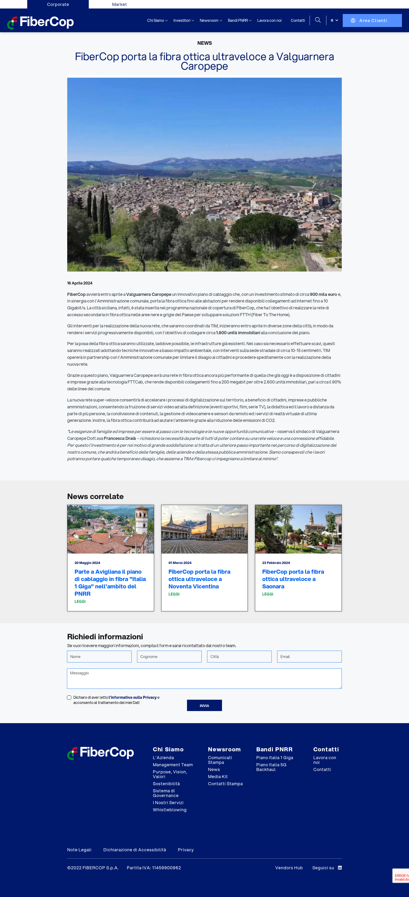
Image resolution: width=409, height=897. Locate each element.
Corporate (58, 4)
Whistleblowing (170, 809)
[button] (318, 20)
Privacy (186, 849)
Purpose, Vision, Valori (170, 774)
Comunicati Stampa (220, 760)
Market (119, 4)
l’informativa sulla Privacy (133, 697)
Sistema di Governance (166, 793)
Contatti (298, 20)
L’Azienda (163, 757)
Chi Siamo (155, 20)
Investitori (181, 20)
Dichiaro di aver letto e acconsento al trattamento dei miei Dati (116, 700)
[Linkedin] (340, 868)
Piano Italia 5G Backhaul (271, 767)
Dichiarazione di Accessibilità (134, 849)
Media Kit (218, 776)
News (214, 769)
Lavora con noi (269, 20)
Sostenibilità (166, 783)
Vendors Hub (289, 868)
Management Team (173, 764)
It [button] (332, 20)
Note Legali (79, 849)
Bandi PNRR (238, 20)
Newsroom (209, 20)
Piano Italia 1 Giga (274, 757)
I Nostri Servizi (168, 802)
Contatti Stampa (225, 783)
